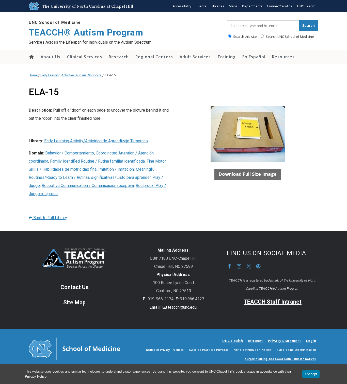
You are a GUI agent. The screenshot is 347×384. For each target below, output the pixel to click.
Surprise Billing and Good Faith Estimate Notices (280, 359)
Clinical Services (84, 57)
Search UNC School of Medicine (289, 36)
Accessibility (182, 6)
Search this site (244, 36)
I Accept (311, 374)
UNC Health (232, 340)
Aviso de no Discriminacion (296, 350)
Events (201, 6)
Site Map (74, 302)
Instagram (239, 266)
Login (311, 340)
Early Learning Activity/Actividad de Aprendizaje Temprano (96, 140)
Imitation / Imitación (116, 169)
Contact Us (74, 287)
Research (119, 57)
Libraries (217, 6)
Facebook (229, 266)
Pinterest (258, 266)
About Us (50, 57)
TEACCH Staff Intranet (273, 302)
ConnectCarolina (280, 6)
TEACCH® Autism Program (86, 32)
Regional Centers (154, 57)
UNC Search (306, 6)
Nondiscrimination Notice (252, 350)
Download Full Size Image (247, 174)
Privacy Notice (35, 376)
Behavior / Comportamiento (69, 153)
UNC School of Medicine (55, 22)
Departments (252, 6)
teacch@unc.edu (183, 307)
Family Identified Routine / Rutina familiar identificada (97, 161)
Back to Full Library (49, 217)
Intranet (255, 340)
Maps (233, 6)
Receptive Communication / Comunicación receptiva (88, 185)
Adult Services (195, 57)
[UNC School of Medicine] (74, 348)
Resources (283, 57)
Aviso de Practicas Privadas (209, 350)
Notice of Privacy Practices (165, 350)
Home (31, 57)
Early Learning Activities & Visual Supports (71, 75)
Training (226, 57)
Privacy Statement (284, 340)
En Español (253, 57)
